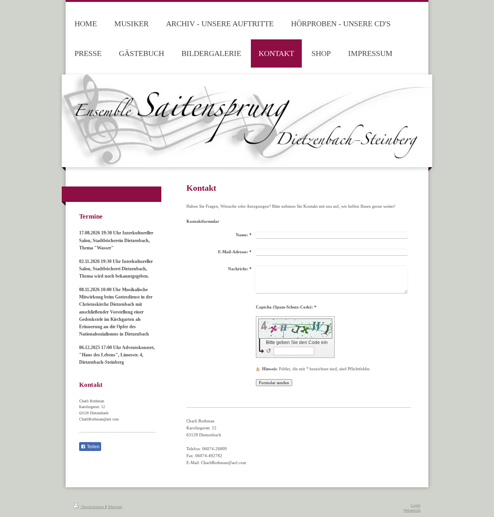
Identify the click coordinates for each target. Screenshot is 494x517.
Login (416, 505)
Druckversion (92, 507)
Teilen (93, 446)
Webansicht (412, 510)
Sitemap (115, 507)
